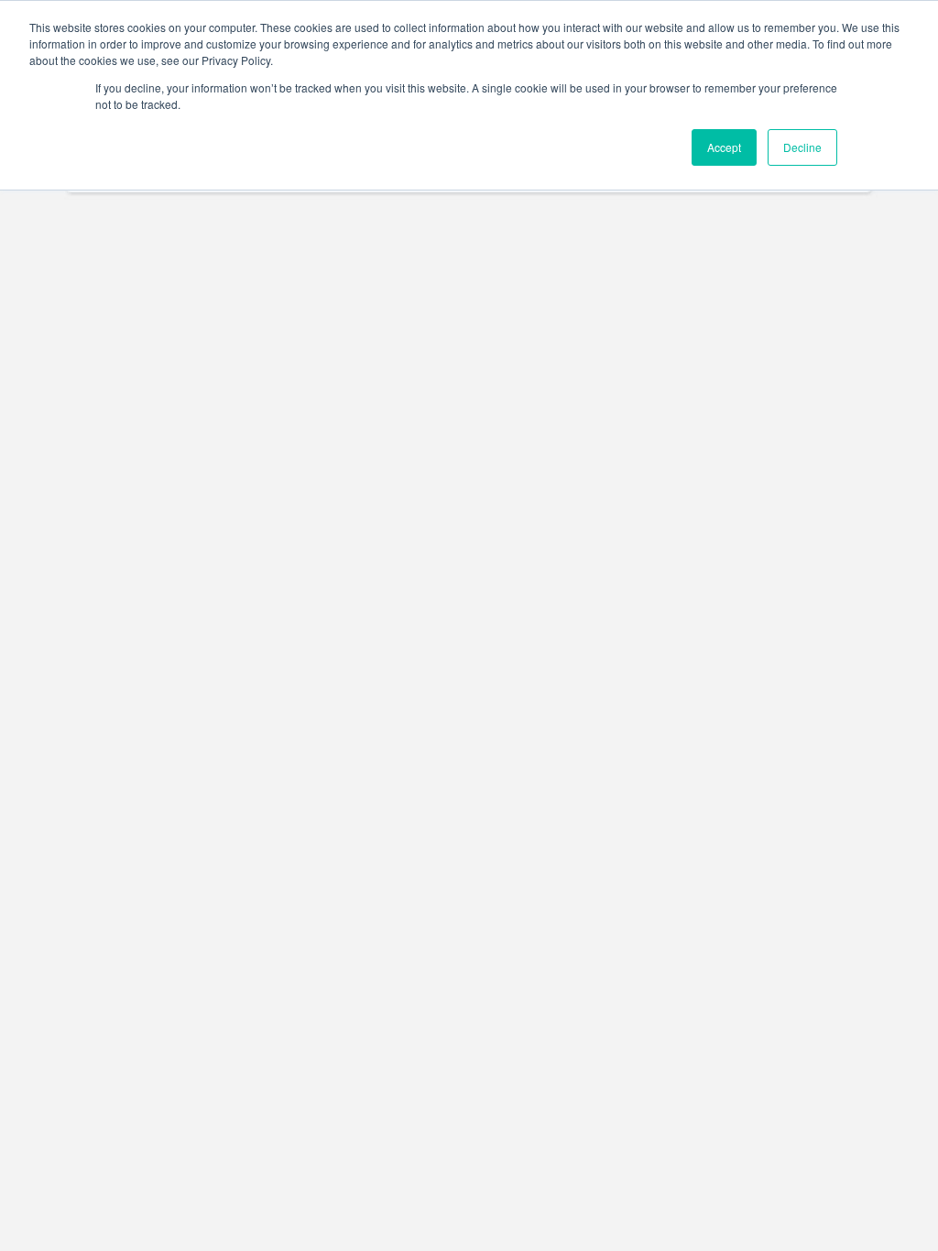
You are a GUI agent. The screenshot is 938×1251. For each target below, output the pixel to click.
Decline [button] (802, 147)
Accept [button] (724, 147)
